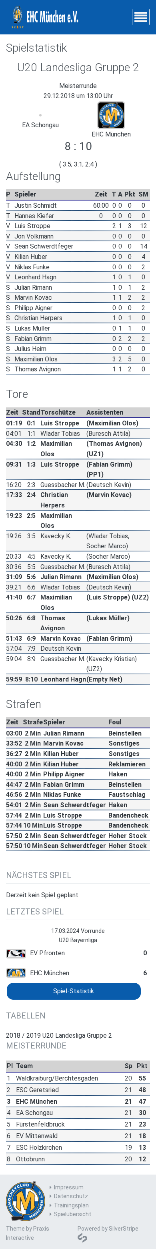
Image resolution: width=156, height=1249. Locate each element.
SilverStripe (123, 1228)
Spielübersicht (72, 1214)
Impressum (69, 1187)
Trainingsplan (71, 1205)
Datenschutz (71, 1196)
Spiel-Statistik (73, 991)
